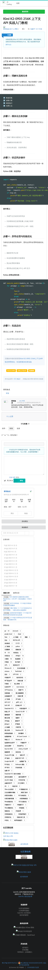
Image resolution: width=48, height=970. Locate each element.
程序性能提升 (19, 820)
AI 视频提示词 (24, 789)
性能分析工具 (22, 817)
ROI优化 (8, 764)
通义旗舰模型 (21, 693)
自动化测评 (9, 746)
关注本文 (10, 480)
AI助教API (9, 677)
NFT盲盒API (9, 680)
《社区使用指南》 (24, 908)
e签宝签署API (23, 777)
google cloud (10, 634)
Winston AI (9, 668)
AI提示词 (16, 786)
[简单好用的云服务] (11, 840)
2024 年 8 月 (10, 583)
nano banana (21, 687)
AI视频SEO (21, 804)
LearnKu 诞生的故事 (25, 896)
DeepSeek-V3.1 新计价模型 (14, 773)
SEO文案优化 (24, 801)
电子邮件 (19, 662)
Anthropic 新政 (21, 764)
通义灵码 (8, 730)
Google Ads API (10, 761)
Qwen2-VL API (21, 711)
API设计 (20, 655)
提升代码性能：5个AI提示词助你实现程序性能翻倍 (17, 604)
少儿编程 (8, 727)
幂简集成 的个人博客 (10, 29)
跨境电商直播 (10, 733)
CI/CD (19, 643)
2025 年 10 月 (10, 545)
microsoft (17, 631)
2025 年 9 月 (10, 548)
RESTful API (18, 640)
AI (7, 652)
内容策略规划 (25, 798)
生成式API (9, 687)
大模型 (8, 659)
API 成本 (19, 699)
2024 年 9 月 (10, 580)
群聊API (18, 721)
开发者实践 (20, 767)
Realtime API (21, 730)
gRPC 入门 (20, 702)
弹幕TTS (22, 690)
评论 (21, 480)
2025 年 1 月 (10, 567)
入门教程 (8, 646)
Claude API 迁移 (11, 755)
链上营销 (18, 683)
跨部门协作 (25, 792)
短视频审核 (9, 736)
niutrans (8, 671)
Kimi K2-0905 (11, 370)
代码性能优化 (10, 814)
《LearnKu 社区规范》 (24, 913)
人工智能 (17, 637)
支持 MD (12, 477)
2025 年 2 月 (10, 564)
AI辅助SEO (9, 804)
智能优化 (8, 811)
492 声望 (22, 401)
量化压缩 (8, 718)
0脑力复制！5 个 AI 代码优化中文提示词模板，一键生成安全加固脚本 (17, 609)
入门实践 (8, 699)
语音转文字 (17, 665)
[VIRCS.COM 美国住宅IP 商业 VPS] (11, 834)
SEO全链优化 (23, 795)
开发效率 (19, 811)
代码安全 (8, 655)
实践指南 (8, 693)
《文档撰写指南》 (24, 910)
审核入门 (8, 739)
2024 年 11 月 (11, 573)
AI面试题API (24, 708)
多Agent (8, 724)
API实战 (8, 721)
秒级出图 (21, 680)
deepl (21, 634)
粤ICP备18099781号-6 (9, 963)
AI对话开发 (23, 780)
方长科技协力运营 (33, 967)
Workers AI (20, 739)
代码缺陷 (23, 808)
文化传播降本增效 (11, 792)
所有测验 (25, 950)
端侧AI (19, 718)
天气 (7, 665)
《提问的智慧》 (24, 915)
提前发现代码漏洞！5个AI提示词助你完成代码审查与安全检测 (17, 614)
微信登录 (25, 11)
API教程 (18, 724)
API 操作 (8, 758)
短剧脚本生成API (11, 742)
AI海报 (8, 683)
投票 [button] (18, 428)
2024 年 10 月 (11, 576)
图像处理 (19, 649)
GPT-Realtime (10, 690)
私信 (26, 513)
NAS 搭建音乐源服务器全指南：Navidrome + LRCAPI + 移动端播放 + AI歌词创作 (17, 598)
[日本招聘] (11, 844)
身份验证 (8, 643)
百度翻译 (8, 649)
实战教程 (31, 370)
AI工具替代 (22, 783)
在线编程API (10, 696)
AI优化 (8, 820)
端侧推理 (8, 752)
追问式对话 (21, 677)
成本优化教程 (10, 777)
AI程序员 (19, 727)
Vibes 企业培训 (10, 789)
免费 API (8, 770)
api (6, 631)
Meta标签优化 (10, 801)
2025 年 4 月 (10, 558)
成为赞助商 (24, 844)
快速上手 (8, 711)
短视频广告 (24, 761)
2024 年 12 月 (11, 570)
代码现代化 (9, 817)
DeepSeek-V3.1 (10, 708)
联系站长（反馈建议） (25, 952)
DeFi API (8, 705)
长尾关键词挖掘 (10, 798)
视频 (27, 637)
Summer (13, 967)
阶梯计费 (22, 696)
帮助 (17, 477)
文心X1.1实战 (10, 780)
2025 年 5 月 (10, 555)
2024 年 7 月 (10, 586)
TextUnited (19, 671)
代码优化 (17, 652)
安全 (7, 640)
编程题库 (8, 714)
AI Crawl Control (23, 736)
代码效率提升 (23, 814)
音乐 (7, 674)
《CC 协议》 (17, 379)
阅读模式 (24, 527)
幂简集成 (13, 402)
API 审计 (8, 767)
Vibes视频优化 (10, 808)
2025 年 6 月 (10, 552)
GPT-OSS (17, 674)
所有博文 (24, 521)
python (19, 646)
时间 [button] (11, 428)
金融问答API (10, 783)
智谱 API (23, 755)
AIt (7, 786)
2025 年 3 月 (10, 561)
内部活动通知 (10, 795)
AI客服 (8, 662)
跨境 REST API (21, 758)
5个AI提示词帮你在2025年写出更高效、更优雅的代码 (17, 619)
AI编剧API (24, 742)
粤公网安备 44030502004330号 (31, 963)
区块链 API (20, 705)
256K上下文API (22, 370)
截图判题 (19, 714)
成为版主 (25, 947)
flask (7, 637)
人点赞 (10, 416)
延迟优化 (19, 752)
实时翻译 (22, 733)
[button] (27, 533)
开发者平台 (21, 746)
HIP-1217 (9, 702)
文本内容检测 (22, 668)
